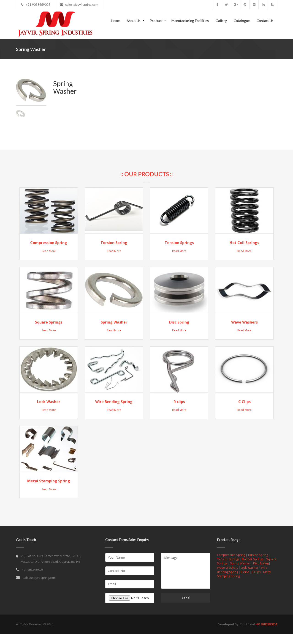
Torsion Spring (113, 242)
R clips (179, 401)
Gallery (221, 21)
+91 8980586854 (266, 624)
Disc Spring (179, 322)
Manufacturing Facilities (190, 21)
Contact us (265, 21)
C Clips (244, 401)
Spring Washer (114, 322)
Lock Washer (48, 401)
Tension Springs (179, 242)
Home (115, 21)
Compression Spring (48, 242)
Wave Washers (244, 322)
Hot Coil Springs (244, 242)
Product (156, 21)
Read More (49, 251)
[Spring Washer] (22, 113)
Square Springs (48, 322)
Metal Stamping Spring (48, 480)
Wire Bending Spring (114, 401)
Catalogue (242, 21)
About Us (134, 21)
